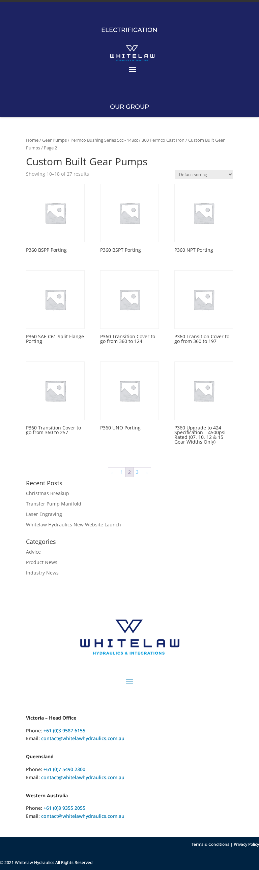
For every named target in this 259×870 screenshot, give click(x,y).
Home (32, 140)
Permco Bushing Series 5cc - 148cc (104, 140)
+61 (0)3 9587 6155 (64, 730)
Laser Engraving (44, 514)
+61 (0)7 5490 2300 (64, 769)
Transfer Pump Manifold (53, 503)
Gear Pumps (54, 140)
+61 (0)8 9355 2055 (64, 808)
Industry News (42, 572)
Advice (33, 552)
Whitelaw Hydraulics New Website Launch (73, 524)
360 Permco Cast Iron (163, 140)
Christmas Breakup (47, 493)
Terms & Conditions (210, 844)
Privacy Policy (246, 844)
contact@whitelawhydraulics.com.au (82, 738)
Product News (41, 562)
